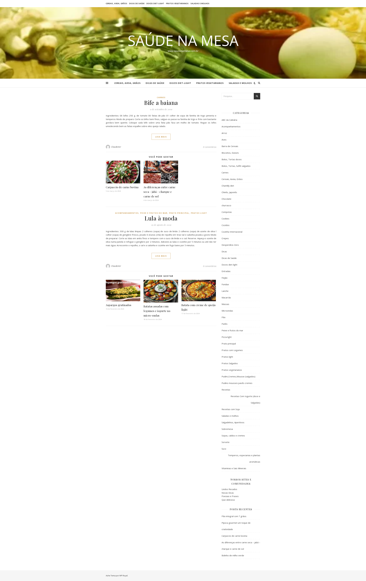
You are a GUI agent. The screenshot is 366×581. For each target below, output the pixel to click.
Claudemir (116, 146)
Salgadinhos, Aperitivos (233, 422)
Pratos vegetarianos (177, 3)
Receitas (226, 389)
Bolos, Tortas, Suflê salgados (236, 165)
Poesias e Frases (230, 496)
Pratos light (199, 213)
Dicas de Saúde (137, 3)
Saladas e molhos (200, 3)
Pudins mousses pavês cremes (237, 383)
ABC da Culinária (229, 119)
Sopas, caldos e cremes (233, 435)
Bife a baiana (161, 102)
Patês (224, 323)
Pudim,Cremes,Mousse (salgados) (238, 376)
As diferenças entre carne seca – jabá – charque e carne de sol (160, 192)
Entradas (226, 271)
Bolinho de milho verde (233, 555)
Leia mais (161, 136)
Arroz (224, 133)
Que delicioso (228, 499)
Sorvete (225, 442)
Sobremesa (227, 429)
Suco (224, 448)
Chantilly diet (228, 185)
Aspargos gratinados (118, 305)
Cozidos (225, 225)
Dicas (224, 251)
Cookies (225, 218)
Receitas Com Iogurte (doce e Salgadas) (245, 399)
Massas (225, 304)
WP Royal (123, 575)
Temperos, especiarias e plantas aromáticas (244, 458)
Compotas (227, 212)
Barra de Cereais (230, 146)
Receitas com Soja (231, 409)
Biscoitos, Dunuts (230, 152)
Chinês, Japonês (229, 192)
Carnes (161, 97)
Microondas (227, 310)
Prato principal (179, 213)
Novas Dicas (228, 492)
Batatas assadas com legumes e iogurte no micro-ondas (157, 311)
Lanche (225, 290)
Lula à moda (161, 218)
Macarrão (226, 297)
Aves (224, 139)
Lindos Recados (229, 489)
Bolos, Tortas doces (232, 159)
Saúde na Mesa (183, 40)
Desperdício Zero (230, 244)
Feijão (224, 277)
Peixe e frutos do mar (153, 213)
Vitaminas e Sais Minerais (234, 468)
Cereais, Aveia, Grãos (116, 3)
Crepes (225, 238)
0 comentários (209, 146)
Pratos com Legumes (232, 350)
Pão (223, 317)
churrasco (226, 205)
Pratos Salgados (230, 363)
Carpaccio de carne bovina (122, 187)
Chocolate (226, 198)
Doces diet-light (155, 3)
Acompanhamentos (127, 213)
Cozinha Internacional (232, 231)
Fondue (225, 284)
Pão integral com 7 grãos (234, 516)
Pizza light (227, 337)
